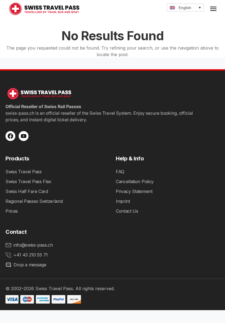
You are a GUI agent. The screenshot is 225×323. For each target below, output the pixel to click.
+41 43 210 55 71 (30, 255)
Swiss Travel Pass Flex (28, 181)
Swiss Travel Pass (23, 171)
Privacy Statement (134, 191)
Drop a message (29, 264)
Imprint (123, 201)
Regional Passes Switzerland (34, 201)
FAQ (120, 171)
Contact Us (127, 211)
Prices (11, 211)
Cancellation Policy (135, 181)
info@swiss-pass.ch (33, 245)
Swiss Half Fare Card (26, 191)
